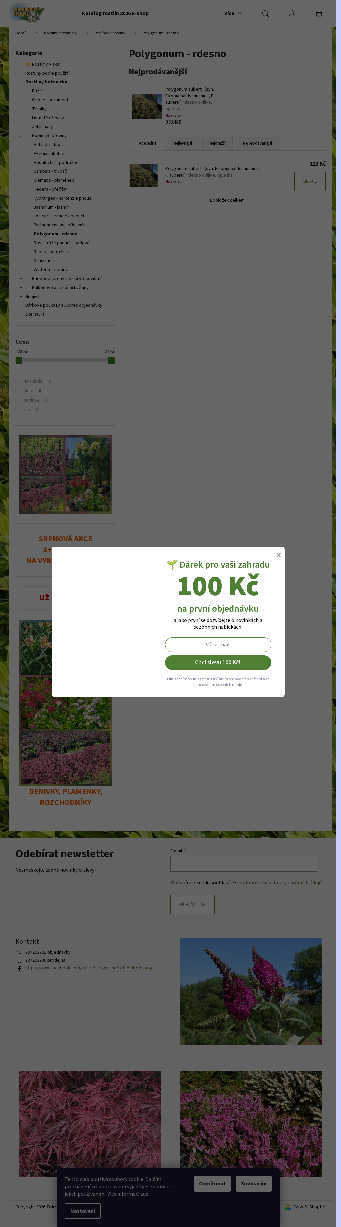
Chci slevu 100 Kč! (218, 662)
